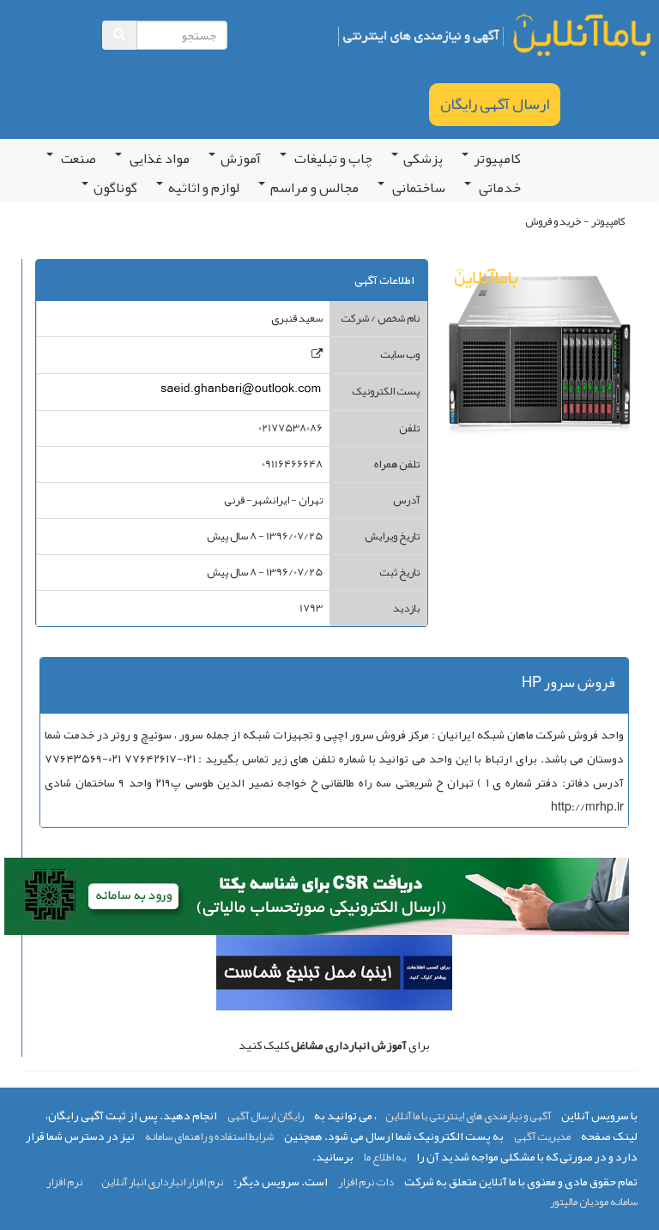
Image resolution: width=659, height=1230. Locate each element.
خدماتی (498, 188)
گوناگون (115, 188)
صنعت (77, 158)
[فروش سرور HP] (317, 354)
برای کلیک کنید (334, 1045)
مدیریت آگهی (542, 1136)
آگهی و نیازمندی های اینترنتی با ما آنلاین (468, 1116)
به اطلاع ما (385, 1157)
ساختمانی (417, 188)
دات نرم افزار (366, 1182)
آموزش (241, 158)
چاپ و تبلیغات (332, 158)
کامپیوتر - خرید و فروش (575, 221)
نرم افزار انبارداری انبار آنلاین (162, 1182)
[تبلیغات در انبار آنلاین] (334, 976)
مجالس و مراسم (314, 188)
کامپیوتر (497, 158)
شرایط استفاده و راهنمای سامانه (209, 1136)
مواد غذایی (158, 158)
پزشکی (423, 158)
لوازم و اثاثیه (203, 188)
